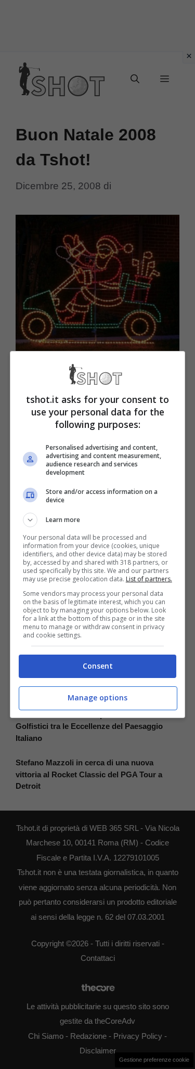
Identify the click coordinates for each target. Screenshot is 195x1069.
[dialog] (98, 534)
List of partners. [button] (149, 579)
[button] (98, 520)
